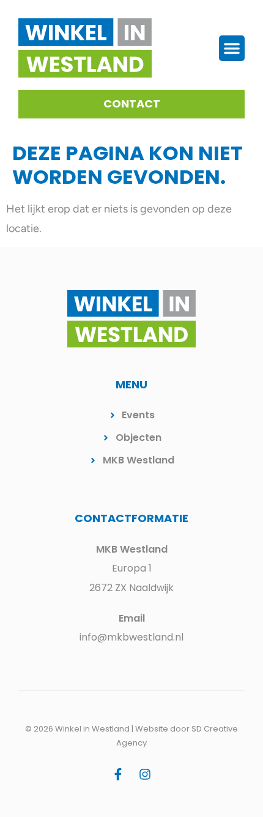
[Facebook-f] (118, 774)
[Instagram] (145, 774)
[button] (232, 48)
